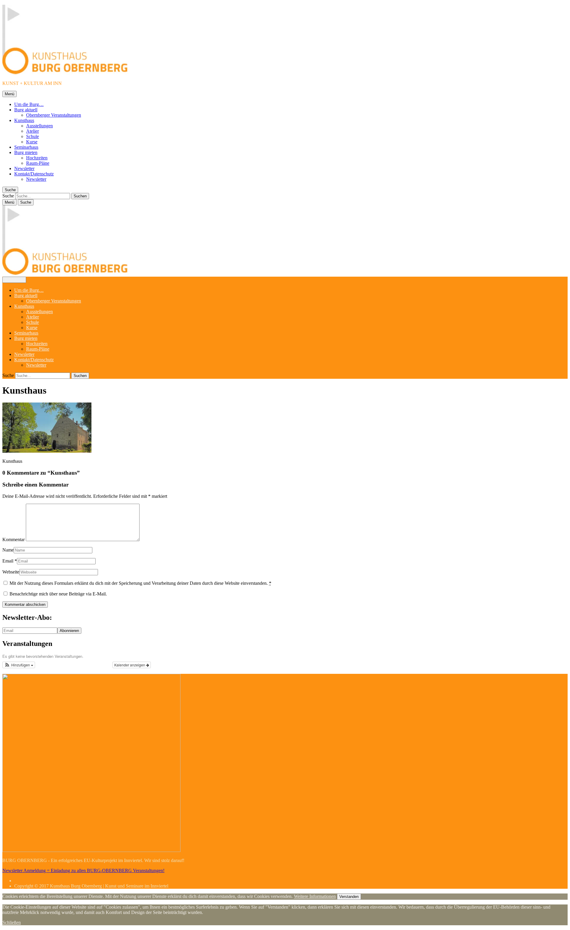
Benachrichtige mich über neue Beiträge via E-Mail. (58, 593)
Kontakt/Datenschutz (34, 173)
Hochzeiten (37, 157)
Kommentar (13, 539)
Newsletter (24, 168)
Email (7, 560)
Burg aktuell (25, 109)
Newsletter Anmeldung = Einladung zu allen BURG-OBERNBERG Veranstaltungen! (83, 870)
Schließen (11, 922)
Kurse (31, 141)
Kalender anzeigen (130, 664)
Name (8, 549)
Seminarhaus (26, 147)
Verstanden (349, 896)
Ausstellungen (39, 125)
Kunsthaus (24, 120)
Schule (32, 136)
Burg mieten (25, 152)
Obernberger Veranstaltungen (53, 115)
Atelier (32, 131)
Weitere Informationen (315, 896)
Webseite (10, 571)
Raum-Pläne (37, 163)
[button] (19, 665)
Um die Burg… (29, 104)
